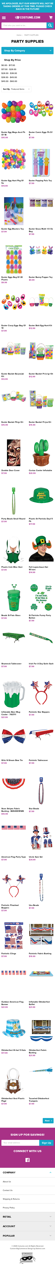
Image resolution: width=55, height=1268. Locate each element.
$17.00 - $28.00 (8, 69)
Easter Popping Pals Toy (40, 180)
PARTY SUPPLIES (31, 35)
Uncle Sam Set (36, 857)
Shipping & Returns (11, 1199)
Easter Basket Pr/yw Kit (40, 422)
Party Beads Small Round (13, 519)
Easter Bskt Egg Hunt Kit (40, 325)
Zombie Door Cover (10, 470)
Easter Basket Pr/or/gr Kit (41, 374)
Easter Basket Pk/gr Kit (12, 422)
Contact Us (8, 1190)
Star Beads (34, 808)
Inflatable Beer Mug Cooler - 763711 (10, 713)
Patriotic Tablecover (38, 760)
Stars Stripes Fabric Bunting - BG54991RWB (12, 809)
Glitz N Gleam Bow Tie (12, 760)
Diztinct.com (40, 1249)
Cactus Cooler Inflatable (40, 470)
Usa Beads (34, 905)
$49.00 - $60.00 (9, 81)
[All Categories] (4, 17)
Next (47, 1120)
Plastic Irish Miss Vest (11, 567)
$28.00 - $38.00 (9, 73)
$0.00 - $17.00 (8, 65)
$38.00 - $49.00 (9, 77)
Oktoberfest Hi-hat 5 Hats (13, 1050)
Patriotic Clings (8, 953)
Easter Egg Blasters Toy (12, 229)
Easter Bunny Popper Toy (40, 277)
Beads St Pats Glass (10, 615)
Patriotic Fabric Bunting (40, 953)
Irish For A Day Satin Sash (41, 663)
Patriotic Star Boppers (39, 712)
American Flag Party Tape (13, 857)
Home (19, 35)
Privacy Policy (9, 1208)
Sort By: (6, 89)
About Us (7, 1181)
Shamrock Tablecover (11, 663)
